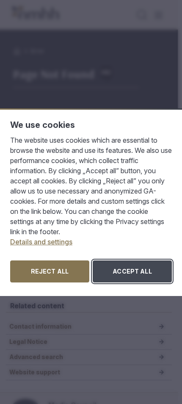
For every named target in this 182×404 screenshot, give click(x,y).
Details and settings (41, 242)
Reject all (50, 271)
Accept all (132, 271)
